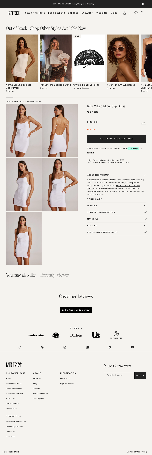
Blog (35, 384)
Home (8, 101)
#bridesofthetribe (40, 394)
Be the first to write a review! (76, 310)
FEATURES (92, 205)
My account (65, 379)
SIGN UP (140, 375)
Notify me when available (116, 138)
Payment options (67, 384)
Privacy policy (38, 399)
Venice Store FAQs (14, 389)
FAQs (8, 379)
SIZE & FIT (92, 225)
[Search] (130, 13)
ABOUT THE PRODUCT (98, 175)
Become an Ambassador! (16, 422)
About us (37, 379)
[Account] (124, 13)
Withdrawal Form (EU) (14, 394)
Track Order (11, 399)
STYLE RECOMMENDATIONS (101, 212)
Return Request (12, 404)
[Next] (144, 63)
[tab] (46, 28)
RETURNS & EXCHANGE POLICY (102, 232)
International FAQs (14, 384)
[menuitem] (114, 13)
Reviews (36, 389)
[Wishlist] (136, 13)
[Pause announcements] (143, 4)
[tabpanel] (76, 64)
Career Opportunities (14, 427)
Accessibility (11, 409)
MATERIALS (92, 219)
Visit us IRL (10, 437)
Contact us (10, 432)
